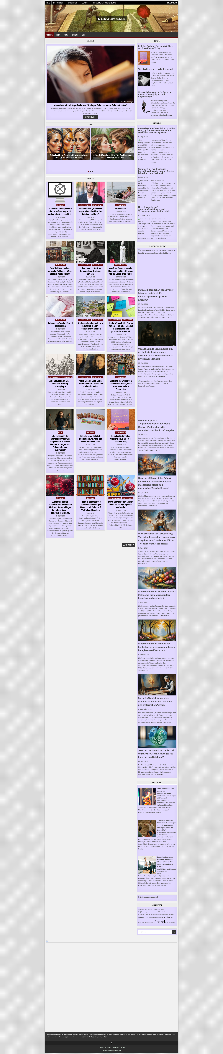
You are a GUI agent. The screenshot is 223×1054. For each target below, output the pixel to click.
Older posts (127, 544)
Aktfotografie (166, 914)
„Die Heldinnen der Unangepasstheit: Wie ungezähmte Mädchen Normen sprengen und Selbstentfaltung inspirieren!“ (60, 443)
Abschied (153, 912)
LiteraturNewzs (97, 205)
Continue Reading (91, 117)
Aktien (151, 914)
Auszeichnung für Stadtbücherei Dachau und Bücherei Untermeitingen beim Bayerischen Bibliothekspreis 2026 (60, 507)
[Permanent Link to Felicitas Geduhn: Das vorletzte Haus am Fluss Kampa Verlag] (121, 419)
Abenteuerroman (143, 914)
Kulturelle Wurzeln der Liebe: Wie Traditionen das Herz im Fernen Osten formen (112, 156)
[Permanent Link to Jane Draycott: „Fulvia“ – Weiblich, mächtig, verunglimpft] (60, 364)
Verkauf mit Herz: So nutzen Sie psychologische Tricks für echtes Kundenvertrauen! (69, 156)
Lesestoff (85, 3)
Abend (159, 922)
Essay (83, 35)
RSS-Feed (163, 796)
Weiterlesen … (167, 317)
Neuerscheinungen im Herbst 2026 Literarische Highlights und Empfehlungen (154, 94)
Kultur (58, 35)
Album (172, 914)
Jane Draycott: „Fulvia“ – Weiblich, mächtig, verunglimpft (60, 383)
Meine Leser (120, 208)
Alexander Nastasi (146, 909)
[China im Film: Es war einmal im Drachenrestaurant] (147, 805)
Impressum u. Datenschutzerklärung (104, 3)
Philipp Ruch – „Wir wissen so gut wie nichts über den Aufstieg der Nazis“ (90, 211)
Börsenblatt (60, 205)
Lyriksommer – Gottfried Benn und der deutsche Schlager (91, 271)
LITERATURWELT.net (111, 18)
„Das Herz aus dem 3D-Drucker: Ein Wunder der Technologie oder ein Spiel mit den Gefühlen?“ (156, 753)
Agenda (141, 917)
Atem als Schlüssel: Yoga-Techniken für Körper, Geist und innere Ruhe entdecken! (90, 105)
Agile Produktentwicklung (146, 922)
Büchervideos (72, 3)
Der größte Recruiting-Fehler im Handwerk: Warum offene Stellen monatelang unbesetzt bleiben (165, 862)
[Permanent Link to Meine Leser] (121, 192)
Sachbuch (75, 35)
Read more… (167, 115)
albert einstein (156, 917)
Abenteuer (167, 917)
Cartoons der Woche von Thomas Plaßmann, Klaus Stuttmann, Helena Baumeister (121, 385)
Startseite (49, 35)
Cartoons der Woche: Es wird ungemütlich (60, 324)
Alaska (147, 917)
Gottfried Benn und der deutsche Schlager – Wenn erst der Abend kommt (60, 271)
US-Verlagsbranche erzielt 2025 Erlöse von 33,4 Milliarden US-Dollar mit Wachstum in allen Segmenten (156, 130)
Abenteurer (156, 909)
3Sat (139, 909)
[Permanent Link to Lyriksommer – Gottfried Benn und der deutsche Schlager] (90, 252)
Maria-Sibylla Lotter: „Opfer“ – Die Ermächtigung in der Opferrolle (121, 504)
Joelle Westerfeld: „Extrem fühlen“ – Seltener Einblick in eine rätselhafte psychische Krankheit (121, 327)
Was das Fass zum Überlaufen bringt (155, 69)
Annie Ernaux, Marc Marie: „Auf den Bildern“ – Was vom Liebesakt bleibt (90, 383)
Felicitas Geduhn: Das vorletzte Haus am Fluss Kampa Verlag (120, 439)
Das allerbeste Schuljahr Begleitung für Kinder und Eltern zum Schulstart (90, 439)
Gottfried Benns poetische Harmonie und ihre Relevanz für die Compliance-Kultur (120, 271)
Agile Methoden (170, 922)
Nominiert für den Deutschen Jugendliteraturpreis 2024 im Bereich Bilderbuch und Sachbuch (156, 170)
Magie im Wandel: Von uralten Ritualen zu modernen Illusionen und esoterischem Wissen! (155, 701)
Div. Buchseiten (58, 3)
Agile (150, 917)
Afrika (164, 912)
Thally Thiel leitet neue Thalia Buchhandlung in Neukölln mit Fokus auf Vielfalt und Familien (90, 505)
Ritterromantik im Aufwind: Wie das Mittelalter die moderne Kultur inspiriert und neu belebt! (156, 595)
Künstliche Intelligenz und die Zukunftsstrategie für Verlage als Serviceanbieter (60, 211)
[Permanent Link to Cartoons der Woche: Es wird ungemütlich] (60, 306)
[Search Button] (111, 1043)
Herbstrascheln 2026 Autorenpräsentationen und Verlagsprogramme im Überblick (154, 209)
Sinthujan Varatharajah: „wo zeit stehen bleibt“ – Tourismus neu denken (90, 326)
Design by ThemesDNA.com (111, 1050)
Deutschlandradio (84, 205)
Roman (66, 35)
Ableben (159, 912)
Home (48, 3)
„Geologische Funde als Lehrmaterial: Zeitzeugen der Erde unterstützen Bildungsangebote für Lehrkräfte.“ (166, 825)
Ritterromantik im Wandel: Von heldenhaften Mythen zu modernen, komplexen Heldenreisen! (156, 647)
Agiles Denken (157, 914)
